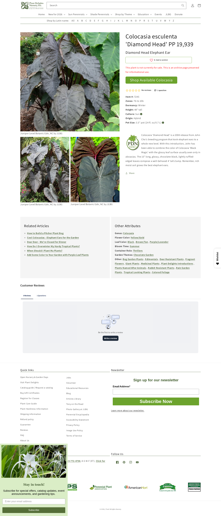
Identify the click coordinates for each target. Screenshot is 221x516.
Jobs (68, 377)
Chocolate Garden (144, 254)
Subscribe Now (156, 401)
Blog (68, 393)
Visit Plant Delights (29, 382)
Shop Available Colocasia (151, 80)
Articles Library (73, 398)
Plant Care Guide (28, 403)
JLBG (168, 14)
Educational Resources (77, 388)
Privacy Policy (72, 425)
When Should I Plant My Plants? (44, 250)
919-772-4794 (73, 461)
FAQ (22, 435)
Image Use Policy (74, 430)
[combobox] (116, 5)
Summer (135, 246)
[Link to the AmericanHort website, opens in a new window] (135, 488)
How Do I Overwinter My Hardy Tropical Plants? (53, 246)
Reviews (24, 430)
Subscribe (33, 510)
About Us (24, 440)
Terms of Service (74, 435)
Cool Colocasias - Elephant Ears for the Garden (53, 237)
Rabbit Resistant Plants (161, 267)
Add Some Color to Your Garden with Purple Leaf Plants (58, 254)
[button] (56, 14)
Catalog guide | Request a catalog (36, 387)
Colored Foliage (161, 272)
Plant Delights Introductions (177, 263)
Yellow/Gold (137, 237)
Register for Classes (29, 398)
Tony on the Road (74, 404)
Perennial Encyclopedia (77, 414)
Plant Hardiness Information (34, 408)
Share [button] (132, 173)
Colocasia (128, 233)
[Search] (183, 5)
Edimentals (151, 259)
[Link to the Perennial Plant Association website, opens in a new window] (101, 489)
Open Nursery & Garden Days (34, 377)
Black (131, 242)
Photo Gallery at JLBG (77, 409)
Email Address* (121, 386)
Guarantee (25, 424)
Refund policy (27, 419)
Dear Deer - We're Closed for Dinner (46, 242)
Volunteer (71, 382)
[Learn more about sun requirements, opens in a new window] (141, 114)
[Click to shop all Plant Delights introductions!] (133, 143)
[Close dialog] (64, 446)
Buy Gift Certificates (30, 393)
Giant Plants (132, 263)
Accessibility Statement (77, 419)
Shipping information (30, 414)
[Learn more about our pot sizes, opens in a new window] (163, 123)
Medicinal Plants (150, 263)
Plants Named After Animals (130, 267)
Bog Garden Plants (133, 259)
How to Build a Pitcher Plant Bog (45, 233)
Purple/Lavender (159, 242)
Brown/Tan (142, 242)
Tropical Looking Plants (137, 272)
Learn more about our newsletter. (127, 410)
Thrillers (138, 250)
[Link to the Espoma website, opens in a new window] (167, 490)
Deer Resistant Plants (172, 259)
